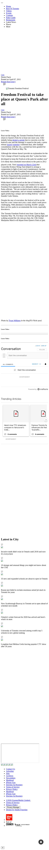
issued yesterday (13, 145)
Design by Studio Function (16, 810)
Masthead (10, 780)
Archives (9, 776)
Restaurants (10, 20)
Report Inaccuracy (8, 82)
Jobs (8, 773)
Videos (9, 11)
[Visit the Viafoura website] (42, 389)
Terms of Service (12, 787)
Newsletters (10, 778)
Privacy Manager (13, 807)
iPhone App (10, 782)
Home (8, 6)
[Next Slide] (46, 419)
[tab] (8, 364)
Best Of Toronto (12, 9)
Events (8, 13)
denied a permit (18, 140)
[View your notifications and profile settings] (45, 364)
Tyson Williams (15, 320)
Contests (9, 15)
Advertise (10, 771)
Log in (37, 345)
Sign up (43, 345)
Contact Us (10, 769)
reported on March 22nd (27, 165)
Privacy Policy (12, 789)
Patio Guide (10, 18)
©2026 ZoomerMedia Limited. (18, 800)
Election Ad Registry (14, 785)
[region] (24, 368)
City (2, 75)
